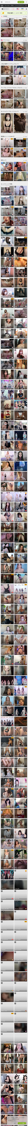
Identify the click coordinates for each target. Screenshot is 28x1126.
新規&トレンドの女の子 (7, 136)
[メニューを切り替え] (1, 2)
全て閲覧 (25, 16)
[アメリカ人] (18, 9)
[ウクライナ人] (22, 9)
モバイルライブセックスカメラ (10, 111)
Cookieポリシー (11, 1120)
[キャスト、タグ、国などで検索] (26, 5)
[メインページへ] (8, 2)
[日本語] (13, 9)
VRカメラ (3, 160)
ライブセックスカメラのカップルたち (11, 87)
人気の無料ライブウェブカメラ (10, 64)
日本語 (5, 16)
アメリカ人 (6, 40)
